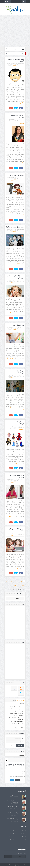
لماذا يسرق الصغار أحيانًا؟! (16, 175)
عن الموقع (23, 833)
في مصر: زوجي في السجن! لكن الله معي (15, 708)
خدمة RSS (24, 842)
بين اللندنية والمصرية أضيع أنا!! (17, 711)
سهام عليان (19, 229)
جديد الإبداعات (20, 751)
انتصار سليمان (18, 280)
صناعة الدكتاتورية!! (14, 795)
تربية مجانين (20, 64)
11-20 (23, 585)
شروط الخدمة (11, 833)
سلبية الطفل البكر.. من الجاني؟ (15, 227)
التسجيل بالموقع (10, 830)
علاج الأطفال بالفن (18, 325)
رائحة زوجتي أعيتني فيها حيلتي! (17, 725)
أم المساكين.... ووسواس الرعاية (16, 706)
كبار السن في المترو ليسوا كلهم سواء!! (15, 723)
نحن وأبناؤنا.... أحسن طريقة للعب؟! (16, 713)
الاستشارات (23, 839)
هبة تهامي (19, 63)
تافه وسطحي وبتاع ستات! (18, 715)
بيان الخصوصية (11, 836)
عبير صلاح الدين (18, 327)
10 (18, 583)
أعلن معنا (12, 839)
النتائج (12, 780)
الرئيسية (24, 830)
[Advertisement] (15, 31)
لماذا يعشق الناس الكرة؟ (13, 806)
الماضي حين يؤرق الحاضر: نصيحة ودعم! (15, 727)
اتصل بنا (24, 836)
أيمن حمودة (19, 177)
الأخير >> (15, 585)
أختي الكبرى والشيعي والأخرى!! (17, 721)
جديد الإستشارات (20, 700)
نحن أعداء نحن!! (18, 53)
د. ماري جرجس (18, 119)
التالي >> (19, 585)
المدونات (22, 703)
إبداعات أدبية (13, 700)
